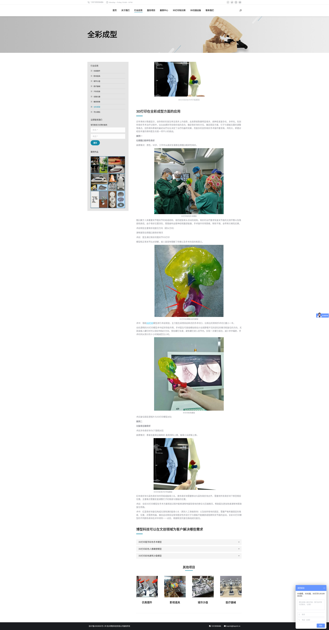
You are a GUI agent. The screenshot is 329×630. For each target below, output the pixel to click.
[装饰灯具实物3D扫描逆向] (116, 199)
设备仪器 (97, 96)
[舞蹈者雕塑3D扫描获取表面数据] (99, 165)
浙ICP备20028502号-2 (97, 626)
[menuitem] (114, 10)
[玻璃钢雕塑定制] (116, 182)
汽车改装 (97, 91)
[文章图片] (147, 586)
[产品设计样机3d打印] (99, 199)
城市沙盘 (203, 602)
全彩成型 (97, 107)
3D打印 (150, 323)
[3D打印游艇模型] (99, 182)
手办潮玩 (97, 112)
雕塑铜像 (97, 102)
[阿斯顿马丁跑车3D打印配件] (116, 165)
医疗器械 (231, 602)
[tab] (189, 542)
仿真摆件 (147, 602)
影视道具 (175, 602)
